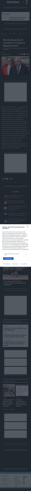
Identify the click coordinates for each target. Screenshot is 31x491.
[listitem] (15, 254)
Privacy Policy (24, 263)
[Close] (28, 227)
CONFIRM (8, 258)
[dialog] (15, 245)
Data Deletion (7, 263)
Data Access (15, 263)
